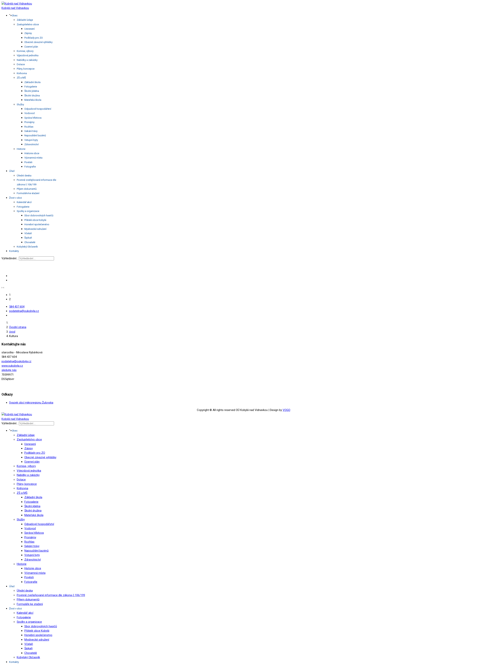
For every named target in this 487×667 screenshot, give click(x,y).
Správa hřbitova (32, 117)
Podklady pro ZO (33, 37)
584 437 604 (16, 306)
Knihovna (22, 73)
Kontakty (14, 251)
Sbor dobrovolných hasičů (38, 215)
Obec (15, 15)
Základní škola (32, 82)
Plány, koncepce (25, 68)
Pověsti (28, 162)
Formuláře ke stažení (28, 193)
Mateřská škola (32, 99)
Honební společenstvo (36, 224)
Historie (21, 149)
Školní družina (32, 95)
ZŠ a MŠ (21, 77)
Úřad (11, 171)
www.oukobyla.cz (12, 365)
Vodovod (29, 113)
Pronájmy (29, 122)
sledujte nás (9, 370)
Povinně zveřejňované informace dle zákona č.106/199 (51, 595)
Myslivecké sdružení (35, 229)
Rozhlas (28, 126)
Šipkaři (28, 237)
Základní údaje (25, 19)
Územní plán (31, 46)
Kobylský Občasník (27, 246)
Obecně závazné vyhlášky (38, 42)
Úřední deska (24, 175)
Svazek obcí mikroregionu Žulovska (31, 402)
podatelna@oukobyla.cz (24, 311)
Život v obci (15, 197)
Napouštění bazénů (35, 135)
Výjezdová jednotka (27, 55)
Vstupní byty (31, 140)
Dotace (21, 64)
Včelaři (28, 233)
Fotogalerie (30, 86)
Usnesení (29, 28)
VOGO (286, 410)
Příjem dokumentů (27, 188)
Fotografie (30, 166)
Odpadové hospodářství (37, 108)
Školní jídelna (31, 91)
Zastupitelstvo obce (28, 24)
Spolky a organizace (28, 211)
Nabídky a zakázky (27, 60)
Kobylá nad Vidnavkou (15, 8)
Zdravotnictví (31, 144)
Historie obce (31, 153)
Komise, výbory (25, 51)
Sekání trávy (30, 131)
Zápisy (28, 33)
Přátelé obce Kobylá (35, 220)
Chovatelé (29, 242)
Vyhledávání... (10, 258)
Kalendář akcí (24, 202)
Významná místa (33, 157)
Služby (20, 104)
